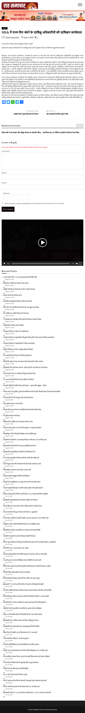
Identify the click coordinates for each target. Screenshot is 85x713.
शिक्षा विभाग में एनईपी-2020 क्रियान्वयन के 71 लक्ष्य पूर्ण (20, 632)
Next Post (50, 110)
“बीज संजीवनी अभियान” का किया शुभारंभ (16, 638)
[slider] (41, 263)
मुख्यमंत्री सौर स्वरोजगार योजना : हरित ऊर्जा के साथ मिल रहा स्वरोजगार (25, 367)
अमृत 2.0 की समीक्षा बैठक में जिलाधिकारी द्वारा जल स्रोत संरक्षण (22, 614)
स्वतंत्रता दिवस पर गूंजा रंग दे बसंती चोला (16, 331)
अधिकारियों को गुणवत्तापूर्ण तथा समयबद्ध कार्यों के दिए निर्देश (21, 626)
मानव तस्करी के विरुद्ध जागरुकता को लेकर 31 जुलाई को (20, 512)
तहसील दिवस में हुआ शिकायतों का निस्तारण (26, 113)
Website (6, 193)
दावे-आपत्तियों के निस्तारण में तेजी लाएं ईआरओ (17, 355)
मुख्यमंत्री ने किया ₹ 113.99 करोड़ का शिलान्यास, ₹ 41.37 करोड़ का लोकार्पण (27, 692)
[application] (42, 243)
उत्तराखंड (4, 28)
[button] (42, 242)
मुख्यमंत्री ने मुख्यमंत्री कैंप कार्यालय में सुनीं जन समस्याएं (20, 500)
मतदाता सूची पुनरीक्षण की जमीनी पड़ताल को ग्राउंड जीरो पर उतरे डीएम (25, 554)
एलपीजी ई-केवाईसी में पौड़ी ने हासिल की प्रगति (17, 301)
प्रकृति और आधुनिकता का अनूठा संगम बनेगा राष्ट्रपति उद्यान (21, 482)
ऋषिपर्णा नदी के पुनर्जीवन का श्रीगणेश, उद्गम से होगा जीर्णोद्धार (22, 608)
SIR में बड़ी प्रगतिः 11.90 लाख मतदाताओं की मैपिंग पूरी (20, 277)
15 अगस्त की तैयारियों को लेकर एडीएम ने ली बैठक (18, 379)
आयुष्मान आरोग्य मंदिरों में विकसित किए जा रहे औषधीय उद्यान (21, 524)
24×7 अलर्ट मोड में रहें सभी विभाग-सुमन (15, 674)
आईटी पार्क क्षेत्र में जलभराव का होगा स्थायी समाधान (19, 289)
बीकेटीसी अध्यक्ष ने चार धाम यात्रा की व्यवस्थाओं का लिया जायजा (23, 361)
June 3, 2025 (28, 37)
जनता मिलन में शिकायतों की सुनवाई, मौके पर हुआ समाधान (20, 662)
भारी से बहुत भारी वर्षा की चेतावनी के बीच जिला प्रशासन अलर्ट (22, 464)
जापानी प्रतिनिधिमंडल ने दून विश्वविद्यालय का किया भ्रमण (21, 644)
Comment (6, 151)
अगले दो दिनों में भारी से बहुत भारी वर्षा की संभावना (18, 397)
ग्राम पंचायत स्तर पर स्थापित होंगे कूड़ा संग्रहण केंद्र (19, 373)
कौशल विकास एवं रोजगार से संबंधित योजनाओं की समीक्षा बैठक (22, 409)
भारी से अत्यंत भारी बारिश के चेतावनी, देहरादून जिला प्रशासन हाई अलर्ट (25, 680)
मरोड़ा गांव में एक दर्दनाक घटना (12, 295)
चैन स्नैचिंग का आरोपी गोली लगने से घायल (16, 313)
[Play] (4, 263)
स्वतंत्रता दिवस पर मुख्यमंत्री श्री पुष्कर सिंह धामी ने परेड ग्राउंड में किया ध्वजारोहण (28, 337)
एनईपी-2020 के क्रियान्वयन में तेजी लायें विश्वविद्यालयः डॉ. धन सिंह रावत (25, 650)
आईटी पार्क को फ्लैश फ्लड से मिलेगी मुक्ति (15, 668)
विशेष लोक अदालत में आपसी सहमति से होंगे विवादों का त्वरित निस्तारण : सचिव (27, 566)
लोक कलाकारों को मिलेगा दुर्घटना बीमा (57, 113)
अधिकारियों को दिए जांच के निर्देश (13, 325)
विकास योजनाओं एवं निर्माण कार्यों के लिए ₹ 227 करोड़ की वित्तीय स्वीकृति (25, 494)
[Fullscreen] (80, 263)
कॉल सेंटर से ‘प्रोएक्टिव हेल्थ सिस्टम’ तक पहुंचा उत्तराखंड (21, 307)
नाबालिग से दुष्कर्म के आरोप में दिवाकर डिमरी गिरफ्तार (19, 536)
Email (4, 183)
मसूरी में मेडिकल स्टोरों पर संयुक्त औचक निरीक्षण (18, 349)
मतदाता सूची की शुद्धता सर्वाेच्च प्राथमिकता (16, 476)
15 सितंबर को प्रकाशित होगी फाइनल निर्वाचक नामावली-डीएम (22, 319)
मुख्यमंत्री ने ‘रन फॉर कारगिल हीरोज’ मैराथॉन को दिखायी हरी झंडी (23, 584)
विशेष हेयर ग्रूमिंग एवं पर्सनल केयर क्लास (16, 283)
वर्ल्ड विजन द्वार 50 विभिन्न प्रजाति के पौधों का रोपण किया (61, 132)
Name (4, 173)
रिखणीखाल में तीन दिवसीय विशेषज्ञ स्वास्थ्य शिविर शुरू (19, 433)
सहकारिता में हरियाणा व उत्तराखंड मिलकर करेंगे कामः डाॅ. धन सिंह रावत (25, 440)
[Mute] (77, 263)
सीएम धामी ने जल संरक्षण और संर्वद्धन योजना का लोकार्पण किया (21, 132)
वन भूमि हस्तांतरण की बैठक (11, 415)
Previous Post (33, 110)
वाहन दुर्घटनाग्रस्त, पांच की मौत (13, 403)
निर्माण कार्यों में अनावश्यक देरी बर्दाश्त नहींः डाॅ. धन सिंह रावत (21, 686)
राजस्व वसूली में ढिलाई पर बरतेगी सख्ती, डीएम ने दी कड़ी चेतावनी (23, 488)
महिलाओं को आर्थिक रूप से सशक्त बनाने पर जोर (18, 421)
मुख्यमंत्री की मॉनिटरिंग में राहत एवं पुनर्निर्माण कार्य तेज (19, 446)
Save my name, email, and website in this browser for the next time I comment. (34, 203)
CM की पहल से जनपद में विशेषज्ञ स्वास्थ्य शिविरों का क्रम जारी (22, 560)
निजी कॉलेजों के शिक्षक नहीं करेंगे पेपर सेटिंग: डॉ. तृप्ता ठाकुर (21, 578)
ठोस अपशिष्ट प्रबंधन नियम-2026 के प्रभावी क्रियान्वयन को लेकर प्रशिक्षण (26, 656)
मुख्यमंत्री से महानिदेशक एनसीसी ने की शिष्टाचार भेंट (19, 452)
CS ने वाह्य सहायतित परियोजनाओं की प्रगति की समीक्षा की (21, 458)
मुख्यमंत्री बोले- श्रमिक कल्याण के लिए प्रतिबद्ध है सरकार (21, 620)
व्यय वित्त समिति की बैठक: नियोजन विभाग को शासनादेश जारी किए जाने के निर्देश (27, 590)
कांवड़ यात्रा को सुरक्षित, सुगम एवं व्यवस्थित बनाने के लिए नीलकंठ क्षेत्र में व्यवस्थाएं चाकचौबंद (31, 391)
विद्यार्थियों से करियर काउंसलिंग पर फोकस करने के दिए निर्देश (21, 530)
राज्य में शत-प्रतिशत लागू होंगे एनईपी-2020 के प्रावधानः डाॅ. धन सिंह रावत (25, 518)
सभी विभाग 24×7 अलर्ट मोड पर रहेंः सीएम (16, 548)
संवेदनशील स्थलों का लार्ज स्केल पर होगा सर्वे (17, 470)
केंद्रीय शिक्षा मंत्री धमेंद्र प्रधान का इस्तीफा (16, 572)
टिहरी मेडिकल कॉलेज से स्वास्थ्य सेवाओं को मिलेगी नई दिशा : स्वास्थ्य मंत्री (26, 596)
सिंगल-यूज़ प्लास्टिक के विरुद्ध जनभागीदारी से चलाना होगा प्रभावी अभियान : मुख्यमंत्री (29, 542)
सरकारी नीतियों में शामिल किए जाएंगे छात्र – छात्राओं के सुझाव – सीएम (24, 385)
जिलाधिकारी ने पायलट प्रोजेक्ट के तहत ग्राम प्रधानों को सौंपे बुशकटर (24, 602)
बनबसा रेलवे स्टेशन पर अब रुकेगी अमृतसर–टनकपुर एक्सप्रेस (22, 427)
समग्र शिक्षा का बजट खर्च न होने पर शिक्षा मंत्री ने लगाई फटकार (22, 506)
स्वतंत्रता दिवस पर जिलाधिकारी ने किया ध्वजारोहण (19, 343)
